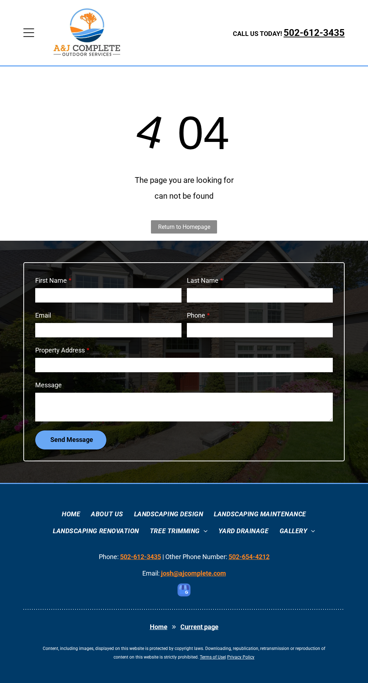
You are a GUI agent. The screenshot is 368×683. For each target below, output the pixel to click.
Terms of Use (212, 657)
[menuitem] (71, 514)
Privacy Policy (240, 657)
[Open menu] (28, 32)
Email (43, 315)
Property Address (60, 350)
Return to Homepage (184, 226)
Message (48, 385)
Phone (196, 315)
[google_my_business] (184, 590)
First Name (51, 280)
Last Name (202, 280)
